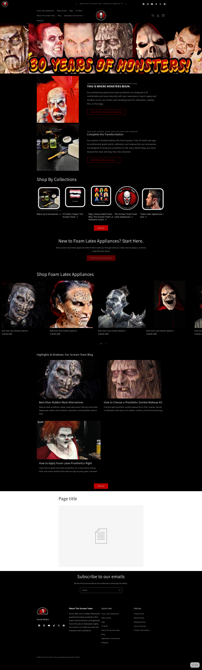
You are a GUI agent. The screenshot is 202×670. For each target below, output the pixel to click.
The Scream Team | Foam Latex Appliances (54, 657)
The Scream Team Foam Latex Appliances (125, 215)
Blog (103, 634)
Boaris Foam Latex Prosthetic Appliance (112, 331)
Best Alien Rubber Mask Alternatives (61, 402)
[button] (74, 15)
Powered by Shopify (74, 657)
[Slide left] (95, 343)
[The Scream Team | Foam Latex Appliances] (5, 4)
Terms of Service (140, 626)
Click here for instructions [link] (101, 258)
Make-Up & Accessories (47, 214)
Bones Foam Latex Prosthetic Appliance (160, 331)
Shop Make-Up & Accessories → (104, 160)
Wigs (103, 622)
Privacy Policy (139, 614)
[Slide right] (106, 343)
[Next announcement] (125, 4)
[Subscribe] (119, 590)
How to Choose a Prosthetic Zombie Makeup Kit (133, 402)
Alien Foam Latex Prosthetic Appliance (15, 331)
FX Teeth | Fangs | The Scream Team (73, 215)
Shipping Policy (139, 622)
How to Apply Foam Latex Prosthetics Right (65, 463)
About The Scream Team (110, 630)
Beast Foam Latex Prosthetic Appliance (63, 331)
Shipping (104, 642)
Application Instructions (110, 638)
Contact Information (141, 630)
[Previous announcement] (76, 4)
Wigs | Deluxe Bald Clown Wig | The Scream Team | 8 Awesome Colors (100, 217)
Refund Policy (139, 618)
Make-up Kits (106, 618)
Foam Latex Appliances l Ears (151, 215)
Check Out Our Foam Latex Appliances (106, 112)
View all (101, 228)
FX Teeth (104, 626)
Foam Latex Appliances (110, 614)
